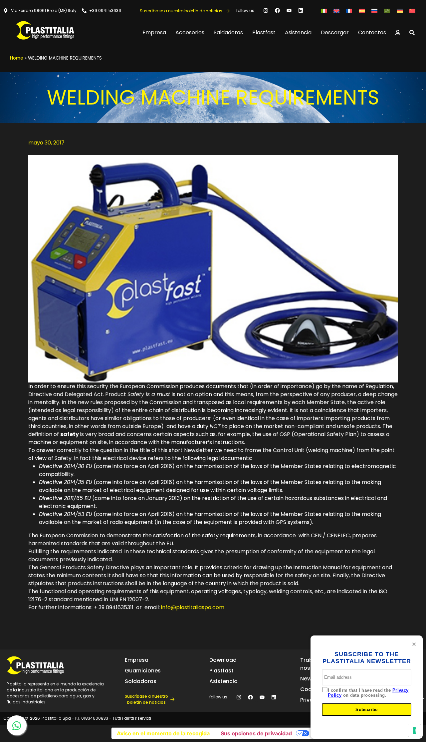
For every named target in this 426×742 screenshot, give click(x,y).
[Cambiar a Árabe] (387, 10)
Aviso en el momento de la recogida (163, 733)
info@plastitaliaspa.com (192, 607)
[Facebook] (278, 11)
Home (16, 58)
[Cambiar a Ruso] (374, 10)
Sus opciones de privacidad (256, 733)
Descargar (335, 32)
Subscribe (366, 709)
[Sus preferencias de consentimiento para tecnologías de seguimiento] (414, 730)
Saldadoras (228, 32)
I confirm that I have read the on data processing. (368, 693)
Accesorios (189, 32)
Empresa (154, 32)
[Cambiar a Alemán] (399, 10)
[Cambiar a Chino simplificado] (412, 10)
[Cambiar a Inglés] (336, 10)
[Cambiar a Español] (361, 10)
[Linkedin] (301, 11)
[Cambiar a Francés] (349, 10)
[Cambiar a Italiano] (324, 10)
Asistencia (298, 32)
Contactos (372, 32)
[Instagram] (266, 11)
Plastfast (264, 32)
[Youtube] (289, 11)
